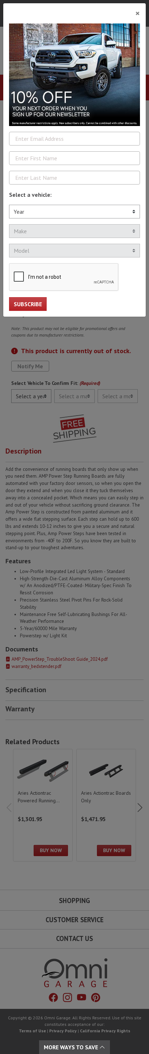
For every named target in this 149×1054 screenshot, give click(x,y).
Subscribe (28, 304)
